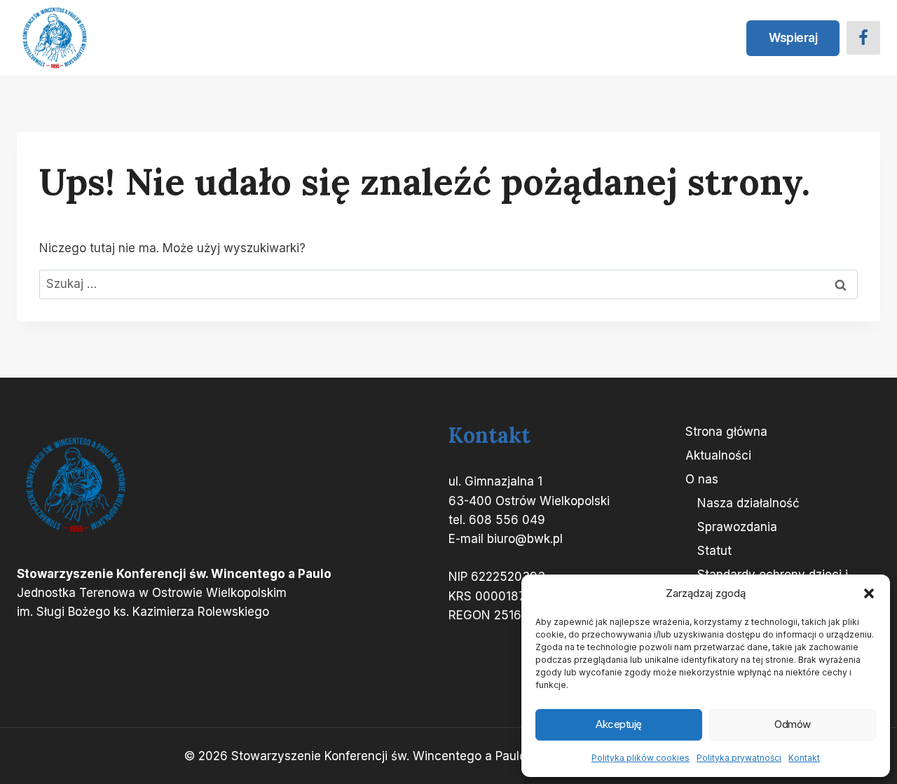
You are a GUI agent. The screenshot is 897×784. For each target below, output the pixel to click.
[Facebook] (863, 38)
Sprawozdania (737, 527)
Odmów (792, 724)
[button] (869, 593)
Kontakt (804, 757)
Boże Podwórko (612, 37)
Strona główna (371, 37)
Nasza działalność (748, 503)
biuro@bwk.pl (525, 539)
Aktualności (459, 37)
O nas (701, 479)
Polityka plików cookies (640, 757)
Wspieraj (793, 38)
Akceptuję (619, 724)
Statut (714, 551)
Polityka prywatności (739, 757)
